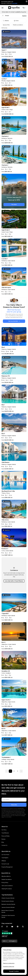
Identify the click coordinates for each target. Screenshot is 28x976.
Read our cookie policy (8, 963)
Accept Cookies (14, 971)
